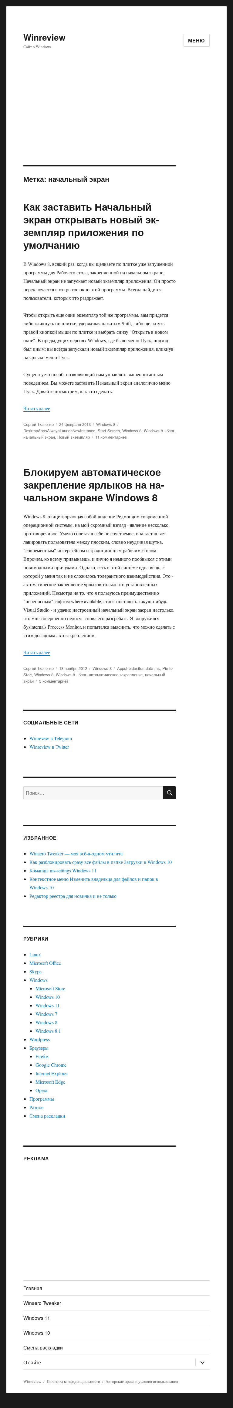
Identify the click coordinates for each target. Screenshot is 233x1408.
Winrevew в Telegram (50, 738)
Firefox (42, 1056)
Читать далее (36, 408)
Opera (41, 1090)
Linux (35, 954)
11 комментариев (111, 437)
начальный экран (39, 437)
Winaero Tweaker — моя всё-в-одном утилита (76, 853)
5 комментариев (54, 681)
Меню (196, 40)
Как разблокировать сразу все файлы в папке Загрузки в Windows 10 (100, 862)
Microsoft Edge (50, 1082)
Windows (38, 980)
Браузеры (39, 1048)
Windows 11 (47, 1005)
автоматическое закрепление (116, 674)
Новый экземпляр (73, 437)
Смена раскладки (47, 1115)
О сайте (32, 1362)
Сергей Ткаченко (38, 424)
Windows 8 (105, 424)
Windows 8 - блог (159, 430)
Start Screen (109, 430)
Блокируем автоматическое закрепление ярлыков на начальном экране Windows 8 (93, 484)
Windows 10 (47, 997)
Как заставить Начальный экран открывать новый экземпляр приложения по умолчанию (91, 225)
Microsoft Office (45, 963)
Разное (36, 1107)
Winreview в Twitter (49, 747)
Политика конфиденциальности (73, 1381)
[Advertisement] (118, 120)
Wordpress (39, 1039)
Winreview (44, 37)
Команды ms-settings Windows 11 (62, 870)
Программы (41, 1098)
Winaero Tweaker (42, 1302)
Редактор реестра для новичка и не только (72, 896)
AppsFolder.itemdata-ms (138, 668)
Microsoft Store (50, 988)
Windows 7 (46, 1014)
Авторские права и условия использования (142, 1381)
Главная (32, 1288)
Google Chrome (50, 1065)
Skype (35, 971)
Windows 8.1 (48, 1031)
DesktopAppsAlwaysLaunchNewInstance (59, 430)
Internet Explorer (51, 1073)
